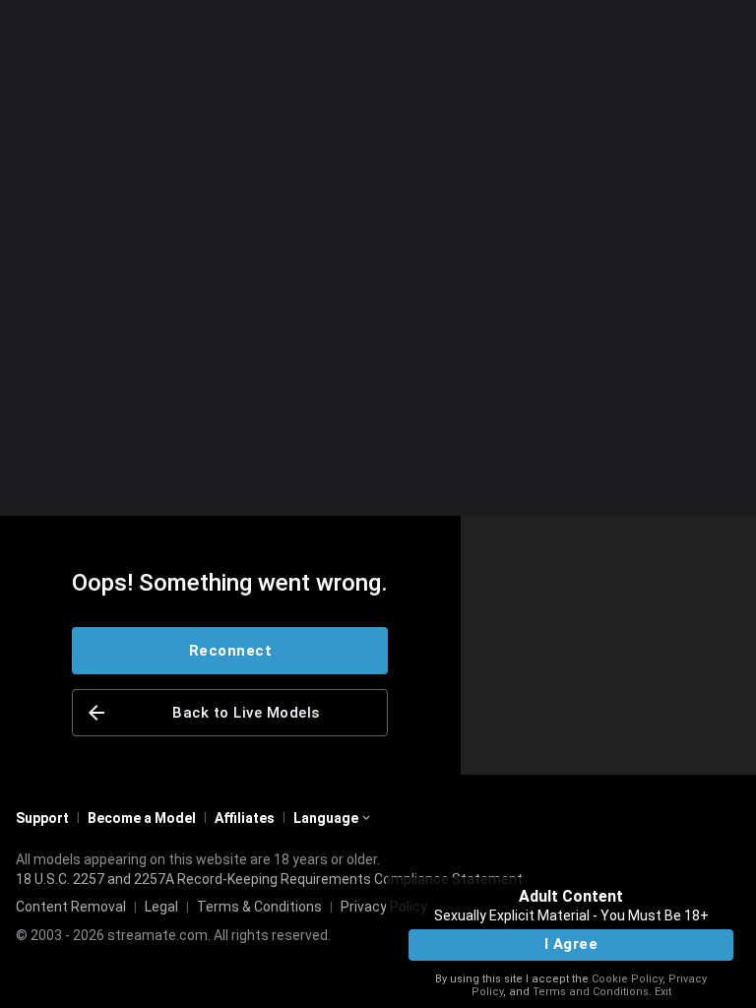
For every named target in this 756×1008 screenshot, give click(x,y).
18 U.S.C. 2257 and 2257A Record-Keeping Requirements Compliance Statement (269, 879)
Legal (161, 906)
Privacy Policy (384, 906)
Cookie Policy (627, 979)
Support (42, 818)
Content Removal (71, 906)
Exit (663, 991)
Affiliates (245, 818)
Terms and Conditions (591, 991)
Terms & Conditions (259, 906)
